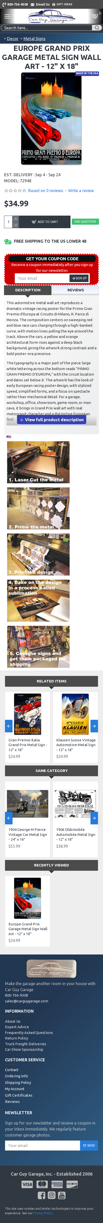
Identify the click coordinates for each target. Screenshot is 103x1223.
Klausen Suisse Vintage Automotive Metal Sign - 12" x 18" (76, 745)
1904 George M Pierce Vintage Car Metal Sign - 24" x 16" (27, 834)
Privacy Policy (43, 1213)
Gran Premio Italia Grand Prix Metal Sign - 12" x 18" (27, 745)
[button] (8, 726)
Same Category (52, 770)
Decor (12, 38)
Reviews (76, 290)
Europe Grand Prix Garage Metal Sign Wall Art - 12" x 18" (28, 929)
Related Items (51, 681)
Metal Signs (35, 38)
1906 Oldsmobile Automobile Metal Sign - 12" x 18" (75, 834)
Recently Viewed (51, 865)
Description (27, 290)
